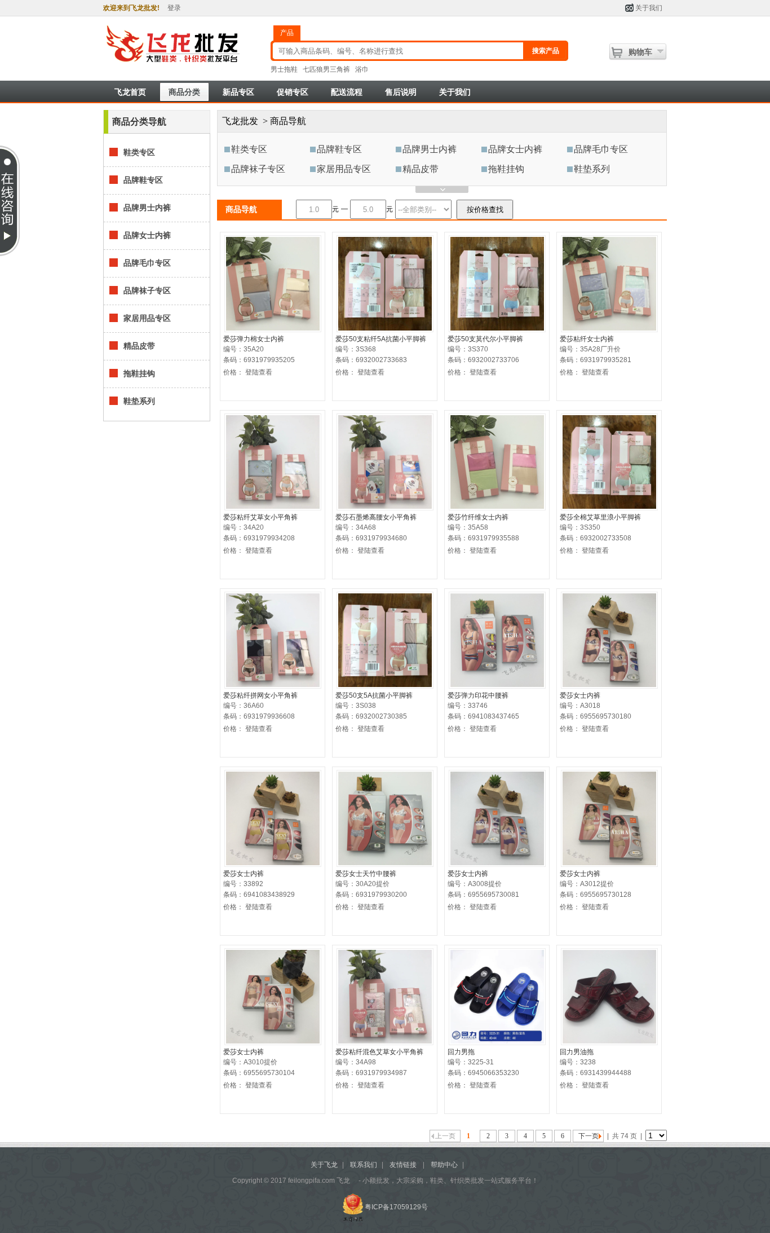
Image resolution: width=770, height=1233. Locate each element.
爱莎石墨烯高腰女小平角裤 (376, 517)
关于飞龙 (324, 1165)
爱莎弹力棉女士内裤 (253, 339)
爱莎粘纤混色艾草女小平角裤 (379, 1052)
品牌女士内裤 (515, 149)
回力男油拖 (577, 1052)
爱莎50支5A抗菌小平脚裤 (374, 695)
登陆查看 (258, 372)
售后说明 (401, 91)
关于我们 (648, 8)
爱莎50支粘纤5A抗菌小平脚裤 (380, 339)
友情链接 (403, 1165)
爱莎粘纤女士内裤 (587, 339)
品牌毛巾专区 (601, 149)
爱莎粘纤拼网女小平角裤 (260, 695)
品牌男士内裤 (429, 149)
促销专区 (292, 91)
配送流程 (346, 91)
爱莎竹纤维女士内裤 (478, 517)
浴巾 (362, 69)
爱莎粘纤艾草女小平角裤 (260, 517)
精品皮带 (420, 169)
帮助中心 (444, 1165)
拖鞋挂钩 (506, 169)
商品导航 (288, 121)
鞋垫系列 (592, 169)
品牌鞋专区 (339, 149)
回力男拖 (461, 1052)
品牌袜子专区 (258, 169)
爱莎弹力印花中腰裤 (478, 695)
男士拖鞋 (284, 69)
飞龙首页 (130, 91)
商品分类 (184, 91)
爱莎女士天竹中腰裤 (365, 874)
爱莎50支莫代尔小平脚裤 (485, 339)
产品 (287, 33)
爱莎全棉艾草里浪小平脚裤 (600, 517)
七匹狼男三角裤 (326, 69)
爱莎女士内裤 (580, 695)
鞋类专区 (249, 149)
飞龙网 (183, 44)
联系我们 (363, 1165)
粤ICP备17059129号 (396, 1207)
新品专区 (238, 91)
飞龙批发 (240, 121)
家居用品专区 (344, 169)
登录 (174, 8)
